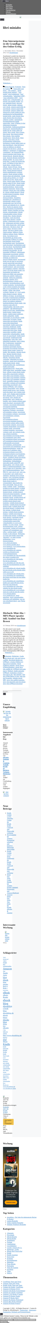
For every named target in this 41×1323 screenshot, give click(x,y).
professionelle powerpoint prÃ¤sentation (11, 444)
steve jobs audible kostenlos (15, 680)
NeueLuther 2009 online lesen (13, 369)
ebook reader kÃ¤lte (9, 183)
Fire (5, 1030)
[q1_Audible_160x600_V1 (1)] (11, 1207)
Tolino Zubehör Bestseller (15, 1223)
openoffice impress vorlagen (16, 381)
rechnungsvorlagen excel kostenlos (14, 454)
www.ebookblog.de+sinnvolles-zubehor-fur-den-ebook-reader (13, 587)
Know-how (10, 1257)
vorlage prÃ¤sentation (18, 528)
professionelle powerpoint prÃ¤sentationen (12, 445)
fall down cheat (15, 227)
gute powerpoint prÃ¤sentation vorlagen (13, 267)
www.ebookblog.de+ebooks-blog (13, 574)
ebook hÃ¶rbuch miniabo (12, 664)
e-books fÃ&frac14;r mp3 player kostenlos (13, 663)
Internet (11, 292)
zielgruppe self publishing (11, 599)
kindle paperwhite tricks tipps (12, 329)
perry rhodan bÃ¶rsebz (12, 385)
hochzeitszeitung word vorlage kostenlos (13, 284)
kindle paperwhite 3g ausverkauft (11, 316)
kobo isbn (15, 339)
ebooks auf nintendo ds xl (11, 205)
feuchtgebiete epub (9, 243)
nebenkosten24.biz (9, 368)
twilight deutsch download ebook (14, 489)
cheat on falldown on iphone (12, 147)
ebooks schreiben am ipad (16, 210)
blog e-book (11, 132)
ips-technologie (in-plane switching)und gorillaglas (14, 296)
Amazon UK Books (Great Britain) (14, 1291)
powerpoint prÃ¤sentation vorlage (13, 411)
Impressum (32, 1310)
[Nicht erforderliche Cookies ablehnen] (8, 1322)
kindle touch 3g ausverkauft (13, 335)
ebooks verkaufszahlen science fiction (13, 213)
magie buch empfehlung (17, 361)
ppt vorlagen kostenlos (10, 434)
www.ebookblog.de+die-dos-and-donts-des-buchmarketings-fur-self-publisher (14, 564)
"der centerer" (12, 90)
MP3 (4, 680)
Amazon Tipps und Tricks (11, 1283)
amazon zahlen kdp (17, 110)
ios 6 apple (21, 292)
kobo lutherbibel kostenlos (12, 340)
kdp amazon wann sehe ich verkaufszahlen (14, 305)
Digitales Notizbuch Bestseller (16, 1224)
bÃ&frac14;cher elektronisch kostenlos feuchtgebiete (14, 125)
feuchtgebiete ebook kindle (11, 241)
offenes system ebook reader (16, 372)
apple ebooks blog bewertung (12, 118)
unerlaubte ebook (17, 517)
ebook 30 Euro (12, 167)
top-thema (10, 1269)
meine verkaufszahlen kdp (11, 364)
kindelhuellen (20, 310)
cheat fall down (19, 145)
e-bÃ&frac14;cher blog (14, 163)
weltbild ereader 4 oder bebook (12, 533)
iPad (5, 1039)
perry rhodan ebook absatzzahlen (13, 387)
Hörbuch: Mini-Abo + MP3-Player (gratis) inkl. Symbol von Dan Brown (14, 617)
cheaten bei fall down (9, 149)
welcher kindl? (12, 532)
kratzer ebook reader (9, 350)
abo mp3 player (20, 658)
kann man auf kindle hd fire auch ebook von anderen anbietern (13, 300)
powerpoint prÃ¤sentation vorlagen (14, 413)
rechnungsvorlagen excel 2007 (12, 452)
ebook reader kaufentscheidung (13, 186)
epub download (15, 218)
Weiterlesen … (7, 83)
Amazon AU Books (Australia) (13, 1292)
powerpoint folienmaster (16, 405)
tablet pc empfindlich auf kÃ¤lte (13, 479)
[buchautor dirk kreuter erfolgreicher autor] (7, 941)
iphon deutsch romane (10, 294)
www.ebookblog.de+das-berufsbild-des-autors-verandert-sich (14, 556)
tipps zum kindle (8, 485)
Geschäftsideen (12, 1246)
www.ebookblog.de (9, 548)
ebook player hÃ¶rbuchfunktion (13, 666)
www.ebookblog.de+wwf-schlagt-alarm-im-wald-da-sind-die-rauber (14, 591)
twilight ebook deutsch (16, 499)
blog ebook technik (17, 134)
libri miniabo (12, 352)
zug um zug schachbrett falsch (14, 600)
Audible (5, 660)
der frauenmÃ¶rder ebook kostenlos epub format (13, 153)
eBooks (8, 12)
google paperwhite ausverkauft (12, 263)
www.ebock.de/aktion (10, 543)
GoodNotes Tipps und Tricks (12, 1282)
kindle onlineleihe (8, 316)
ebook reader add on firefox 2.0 (14, 177)
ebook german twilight (15, 174)
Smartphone (6, 1075)
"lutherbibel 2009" (19, 96)
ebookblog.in (16, 199)
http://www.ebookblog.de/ (11, 288)
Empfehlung (11, 1240)
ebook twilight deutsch (12, 192)
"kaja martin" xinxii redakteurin (12, 93)
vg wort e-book (13, 524)
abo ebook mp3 (9, 658)
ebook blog (16, 169)
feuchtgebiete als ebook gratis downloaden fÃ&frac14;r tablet (13, 238)
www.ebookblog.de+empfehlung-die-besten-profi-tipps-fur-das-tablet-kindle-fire (14, 577)
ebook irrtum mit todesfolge (11, 176)
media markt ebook (9, 363)
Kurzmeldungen (11, 14)
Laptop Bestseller (12, 1221)
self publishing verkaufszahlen (12, 459)
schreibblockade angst (10, 455)
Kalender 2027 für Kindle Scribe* (6, 1109)
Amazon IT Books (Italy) (11, 1298)
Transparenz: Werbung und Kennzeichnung (16, 1312)
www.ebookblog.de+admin (9, 1088)
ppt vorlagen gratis (18, 432)
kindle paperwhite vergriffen (12, 331)
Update (5, 1079)
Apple (5, 973)
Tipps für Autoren (12, 1268)
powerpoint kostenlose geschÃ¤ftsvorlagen (10, 407)
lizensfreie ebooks (8, 356)
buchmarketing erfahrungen (11, 141)
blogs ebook (15, 138)
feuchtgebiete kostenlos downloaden (12, 249)
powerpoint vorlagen (9, 425)
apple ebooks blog (18, 116)
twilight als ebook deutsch (11, 488)
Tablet (4, 1077)
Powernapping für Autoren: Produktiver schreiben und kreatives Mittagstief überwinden (11, 842)
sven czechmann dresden (16, 477)
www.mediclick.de (9, 595)
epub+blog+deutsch (9, 219)
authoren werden (8, 119)
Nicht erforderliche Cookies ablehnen (24, 1320)
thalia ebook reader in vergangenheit (10, 482)
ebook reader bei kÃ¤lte (13, 178)
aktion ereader (12, 105)
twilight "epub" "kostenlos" (16, 486)
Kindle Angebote (12, 1255)
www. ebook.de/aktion (9, 540)
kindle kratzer (7, 312)
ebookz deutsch (16, 216)
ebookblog (17, 198)
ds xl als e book (17, 159)
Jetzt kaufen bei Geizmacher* (8, 1121)
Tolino (7, 1077)
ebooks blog (6, 1021)
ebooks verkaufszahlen (10, 212)
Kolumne (18, 87)
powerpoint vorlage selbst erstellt (13, 423)
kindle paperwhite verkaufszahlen (12, 333)
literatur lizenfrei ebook (14, 354)
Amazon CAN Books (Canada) (13, 1294)
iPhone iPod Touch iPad (14, 1251)
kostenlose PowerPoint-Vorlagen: (13, 348)
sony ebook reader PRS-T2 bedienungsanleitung (13, 465)
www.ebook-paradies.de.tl (11, 544)
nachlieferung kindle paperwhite (14, 365)
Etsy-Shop (9, 8)
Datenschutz (24, 1310)
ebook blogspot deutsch (14, 170)
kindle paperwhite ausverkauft (12, 320)
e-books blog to (15, 165)
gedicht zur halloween (17, 256)
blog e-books (20, 132)
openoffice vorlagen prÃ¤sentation (14, 383)
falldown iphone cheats (10, 234)
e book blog (5, 1009)
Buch (4, 986)
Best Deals (9, 6)
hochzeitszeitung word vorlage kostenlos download (14, 286)
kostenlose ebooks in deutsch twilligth (12, 344)
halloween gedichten (15, 277)
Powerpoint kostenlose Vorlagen (13, 409)
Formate (9, 1242)
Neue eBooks (11, 1264)
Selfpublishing (16, 461)
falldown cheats (18, 232)
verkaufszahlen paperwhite (11, 521)
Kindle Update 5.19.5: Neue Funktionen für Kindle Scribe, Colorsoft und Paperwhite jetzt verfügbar (10, 862)
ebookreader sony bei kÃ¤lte (12, 203)
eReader (6, 1028)
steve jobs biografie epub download (14, 682)
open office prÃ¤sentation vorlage (13, 376)
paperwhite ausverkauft (10, 385)
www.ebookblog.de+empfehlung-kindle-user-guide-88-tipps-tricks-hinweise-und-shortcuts (13, 582)
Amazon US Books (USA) (11, 1289)
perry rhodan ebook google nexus (13, 389)
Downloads (10, 1235)
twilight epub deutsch (15, 514)
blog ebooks (7, 136)
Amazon (7, 968)
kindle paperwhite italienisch (12, 327)
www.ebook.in (7, 546)
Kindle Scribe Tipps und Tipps (12, 1285)
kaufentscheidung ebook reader (12, 303)
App (4, 971)
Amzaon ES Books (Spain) (11, 1296)
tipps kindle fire (17, 483)
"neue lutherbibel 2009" (10, 98)
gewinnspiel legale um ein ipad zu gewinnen (14, 260)
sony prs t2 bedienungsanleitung (14, 469)
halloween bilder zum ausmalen (13, 274)
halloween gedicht (8, 276)
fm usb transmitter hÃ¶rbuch (12, 251)
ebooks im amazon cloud (14, 207)
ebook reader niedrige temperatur (13, 187)
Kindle (6, 1044)
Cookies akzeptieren (7, 1320)
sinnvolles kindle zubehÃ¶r (11, 463)
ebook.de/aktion (8, 198)
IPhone (5, 1042)
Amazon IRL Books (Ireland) (12, 1302)
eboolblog (6, 218)
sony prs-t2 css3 (14, 472)
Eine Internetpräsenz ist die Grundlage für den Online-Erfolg (14, 44)
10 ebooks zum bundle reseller (13, 100)
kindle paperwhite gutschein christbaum (12, 326)
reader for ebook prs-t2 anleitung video (13, 449)
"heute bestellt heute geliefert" (12, 91)
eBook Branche (9, 87)
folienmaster (21, 252)
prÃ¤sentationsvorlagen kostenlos (13, 441)
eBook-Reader (5, 996)
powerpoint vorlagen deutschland (13, 425)
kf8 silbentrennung (16, 308)
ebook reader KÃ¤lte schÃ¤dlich (14, 184)
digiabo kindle (7, 159)
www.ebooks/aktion (9, 594)
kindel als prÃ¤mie (9, 310)
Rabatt (7, 1070)
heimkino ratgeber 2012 (10, 279)
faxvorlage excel (12, 236)
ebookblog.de (7, 199)
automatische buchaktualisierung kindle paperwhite (12, 121)
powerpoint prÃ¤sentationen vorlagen (14, 415)
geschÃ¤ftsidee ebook (10, 259)
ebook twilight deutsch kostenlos (13, 193)
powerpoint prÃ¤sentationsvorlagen (10, 418)
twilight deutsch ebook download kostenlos (13, 493)
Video (9, 1271)
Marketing (5, 1061)
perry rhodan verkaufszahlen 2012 (6, 1068)
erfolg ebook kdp (11, 225)
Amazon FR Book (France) (11, 1303)
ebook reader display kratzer (16, 181)
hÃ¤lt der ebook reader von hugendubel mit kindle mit (14, 271)
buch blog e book (13, 139)
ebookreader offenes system (11, 201)
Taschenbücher (10, 10)
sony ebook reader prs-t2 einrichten (14, 467)
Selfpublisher (7, 461)
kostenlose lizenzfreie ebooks (12, 346)
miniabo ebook (17, 678)
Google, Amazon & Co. (14, 1248)
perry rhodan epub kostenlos (16, 394)
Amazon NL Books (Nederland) (13, 1300)
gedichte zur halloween (10, 258)
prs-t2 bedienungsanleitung (14, 447)
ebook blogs (5, 1016)
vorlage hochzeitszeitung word (13, 525)
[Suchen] (4, 694)
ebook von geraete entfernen (13, 195)
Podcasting (10, 1266)
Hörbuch (10, 671)
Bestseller (9, 5)
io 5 (16, 292)
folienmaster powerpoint (10, 254)
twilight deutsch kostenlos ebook (12, 496)
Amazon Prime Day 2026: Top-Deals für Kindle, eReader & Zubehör (9, 904)
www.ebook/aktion (19, 546)
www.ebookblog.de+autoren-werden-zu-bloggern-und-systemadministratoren (12, 552)
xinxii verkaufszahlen (16, 597)
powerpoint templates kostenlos (13, 421)
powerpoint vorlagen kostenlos (11, 429)
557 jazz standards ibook (13, 102)
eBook (5, 167)
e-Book (5, 987)
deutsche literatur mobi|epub (15, 158)
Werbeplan (21, 534)
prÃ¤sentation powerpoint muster (13, 435)
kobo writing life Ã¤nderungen (14, 342)
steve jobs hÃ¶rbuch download (12, 684)
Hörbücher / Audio (18, 656)
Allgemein (8, 656)
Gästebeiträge (11, 1244)
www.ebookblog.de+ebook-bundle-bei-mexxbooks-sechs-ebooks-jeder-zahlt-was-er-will (14, 570)
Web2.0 (9, 1273)
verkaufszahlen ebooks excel (12, 519)
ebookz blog (7, 216)
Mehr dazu (4, 1322)
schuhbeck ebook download (16, 457)
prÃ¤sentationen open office (12, 437)
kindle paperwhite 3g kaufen (13, 318)
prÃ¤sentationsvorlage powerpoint (14, 439)
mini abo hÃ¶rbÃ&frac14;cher (14, 675)
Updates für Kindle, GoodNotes (13, 1287)
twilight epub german (9, 515)
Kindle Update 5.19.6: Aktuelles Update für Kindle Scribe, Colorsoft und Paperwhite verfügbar (10, 823)
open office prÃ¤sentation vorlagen (14, 377)
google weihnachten (9, 265)
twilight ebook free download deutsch (13, 507)
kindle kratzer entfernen (15, 314)
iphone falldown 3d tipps (12, 295)
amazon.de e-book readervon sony (13, 112)
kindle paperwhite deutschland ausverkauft (12, 323)
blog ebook (6, 134)
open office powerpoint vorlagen (13, 374)
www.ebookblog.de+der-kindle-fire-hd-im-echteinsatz (13, 560)
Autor (12, 123)
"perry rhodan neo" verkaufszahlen (13, 98)
